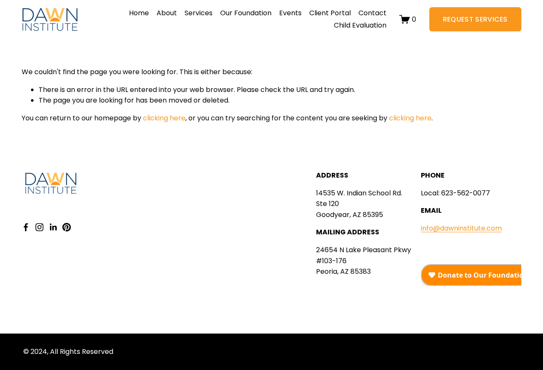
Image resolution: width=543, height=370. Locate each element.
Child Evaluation (360, 25)
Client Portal (330, 13)
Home (139, 13)
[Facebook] (26, 227)
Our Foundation (246, 13)
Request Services (475, 19)
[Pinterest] (66, 227)
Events (290, 13)
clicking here (164, 118)
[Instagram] (39, 227)
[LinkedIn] (53, 227)
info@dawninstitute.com (461, 228)
